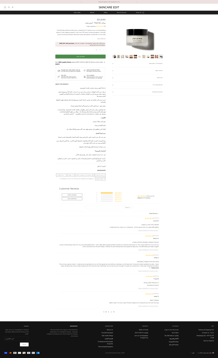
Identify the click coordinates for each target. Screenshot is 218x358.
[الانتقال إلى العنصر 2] (156, 56)
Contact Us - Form (208, 333)
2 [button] (111, 312)
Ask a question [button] (72, 198)
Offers (105, 12)
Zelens (101, 20)
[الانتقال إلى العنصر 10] (122, 56)
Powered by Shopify (116, 352)
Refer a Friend (143, 330)
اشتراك (24, 344)
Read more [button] (155, 268)
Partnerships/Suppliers (105, 346)
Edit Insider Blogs (107, 335)
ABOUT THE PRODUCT (61, 84)
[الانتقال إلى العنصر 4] (148, 56)
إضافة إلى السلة (80, 56)
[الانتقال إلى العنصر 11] (118, 56)
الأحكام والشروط (174, 338)
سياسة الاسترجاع (174, 344)
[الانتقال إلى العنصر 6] (139, 56)
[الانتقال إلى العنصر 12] (114, 56)
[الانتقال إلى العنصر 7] (135, 56)
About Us (110, 330)
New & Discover (121, 12)
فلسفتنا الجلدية (109, 338)
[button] (100, 26)
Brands (92, 12)
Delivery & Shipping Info (206, 330)
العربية (193, 352)
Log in (57, 64)
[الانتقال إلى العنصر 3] (152, 56)
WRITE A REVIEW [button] (72, 195)
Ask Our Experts (209, 341)
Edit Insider (77, 12)
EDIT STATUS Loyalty (141, 333)
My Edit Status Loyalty (172, 335)
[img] (149, 218)
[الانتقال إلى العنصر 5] (144, 56)
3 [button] (108, 312)
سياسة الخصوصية (174, 341)
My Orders (175, 333)
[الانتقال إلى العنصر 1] (161, 56)
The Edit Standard (107, 333)
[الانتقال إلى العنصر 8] (131, 56)
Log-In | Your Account (171, 330)
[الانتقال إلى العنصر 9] (127, 56)
